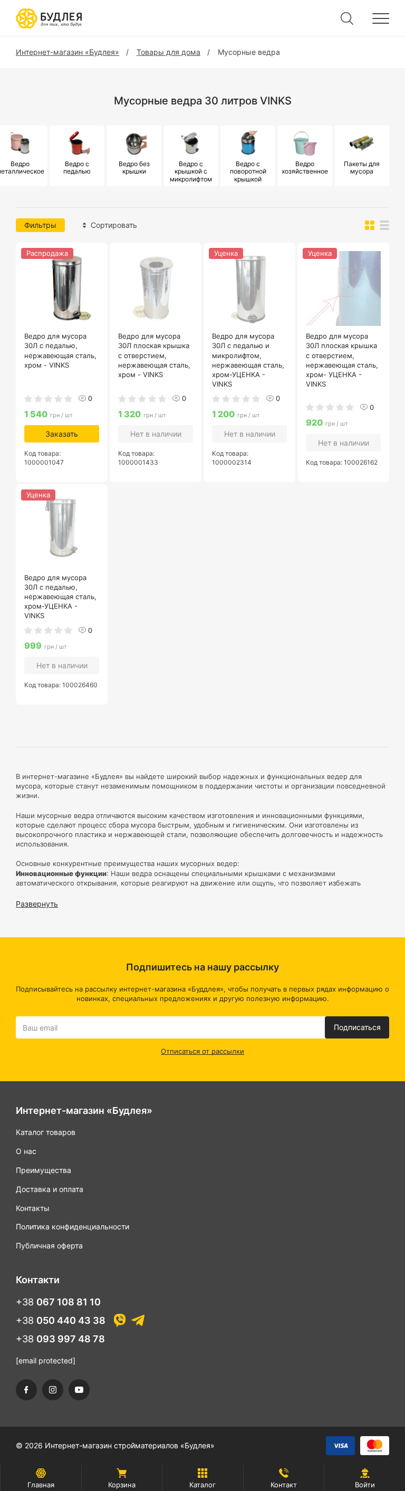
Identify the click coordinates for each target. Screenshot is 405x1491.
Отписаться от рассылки (202, 1051)
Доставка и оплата (49, 1189)
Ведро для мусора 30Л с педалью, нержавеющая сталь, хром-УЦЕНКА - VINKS (60, 596)
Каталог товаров (45, 1132)
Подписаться (357, 1027)
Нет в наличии (155, 433)
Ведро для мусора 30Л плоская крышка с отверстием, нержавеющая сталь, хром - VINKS (154, 355)
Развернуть (37, 903)
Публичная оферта (49, 1245)
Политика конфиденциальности (72, 1226)
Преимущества (43, 1170)
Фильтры (40, 224)
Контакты (33, 1208)
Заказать (61, 433)
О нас (26, 1151)
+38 (58, 1301)
